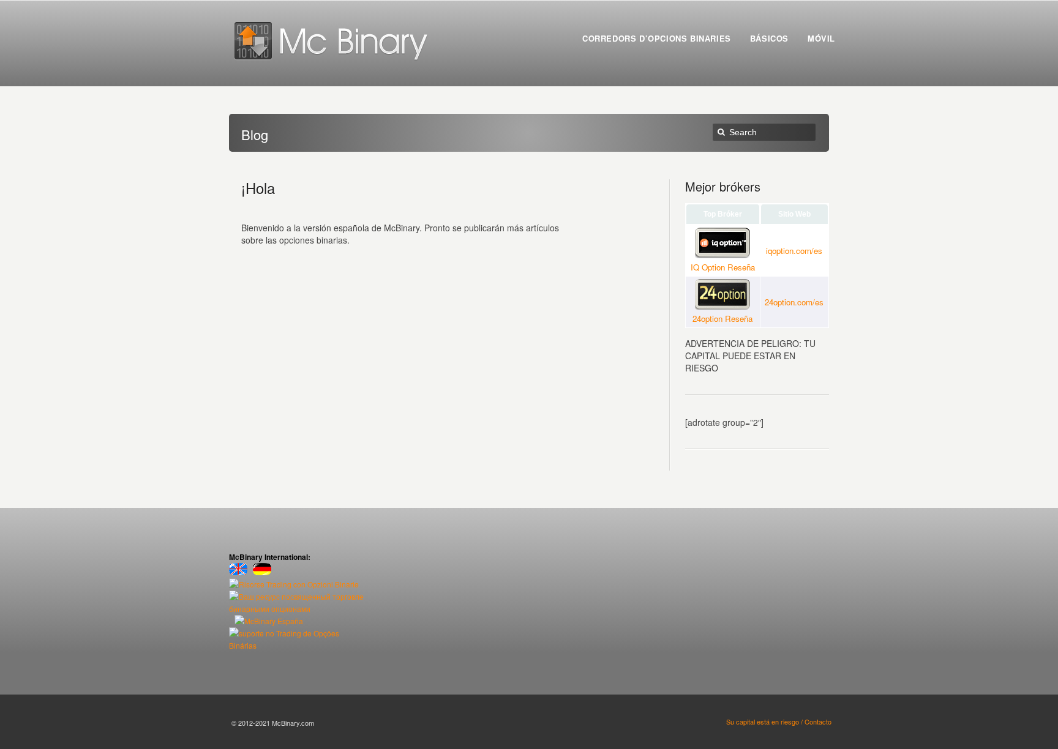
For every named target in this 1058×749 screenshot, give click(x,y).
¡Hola (258, 187)
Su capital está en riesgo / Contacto (778, 721)
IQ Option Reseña (723, 267)
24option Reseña (722, 318)
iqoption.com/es (794, 250)
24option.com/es (794, 302)
